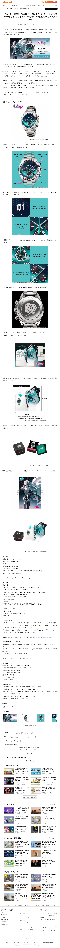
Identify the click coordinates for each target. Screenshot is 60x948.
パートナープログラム (17, 942)
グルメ (13, 5)
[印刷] (20, 741)
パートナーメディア (5, 919)
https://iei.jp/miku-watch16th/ (19, 94)
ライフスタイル (33, 5)
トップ (4, 905)
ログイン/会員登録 (52, 2)
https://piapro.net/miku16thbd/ (44, 637)
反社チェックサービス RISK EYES (47, 930)
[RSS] (34, 938)
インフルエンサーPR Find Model (47, 919)
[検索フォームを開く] (43, 2)
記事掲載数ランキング (6, 922)
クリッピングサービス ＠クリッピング (48, 913)
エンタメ (9, 5)
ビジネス (45, 5)
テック (50, 5)
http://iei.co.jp (10, 677)
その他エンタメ (18, 737)
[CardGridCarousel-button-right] (56, 718)
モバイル (55, 5)
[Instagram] (31, 938)
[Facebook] (11, 741)
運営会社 (8, 942)
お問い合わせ (30, 753)
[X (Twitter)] (14, 741)
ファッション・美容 (24, 5)
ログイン (22, 915)
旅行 (17, 5)
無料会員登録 (23, 913)
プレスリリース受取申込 (26, 927)
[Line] (17, 741)
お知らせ (22, 924)
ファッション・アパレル (29, 737)
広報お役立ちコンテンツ (6, 924)
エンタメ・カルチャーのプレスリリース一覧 (18, 905)
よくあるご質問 (24, 922)
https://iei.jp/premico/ (25, 658)
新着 (4, 5)
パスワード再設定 (24, 917)
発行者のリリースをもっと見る (30, 797)
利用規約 (26, 942)
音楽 (12, 737)
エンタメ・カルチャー (16, 733)
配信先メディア (4, 917)
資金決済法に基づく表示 (48, 942)
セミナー (22, 932)
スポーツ (40, 5)
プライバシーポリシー (36, 942)
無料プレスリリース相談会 (26, 929)
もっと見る (52, 804)
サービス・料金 (4, 914)
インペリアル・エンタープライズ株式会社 (12, 24)
